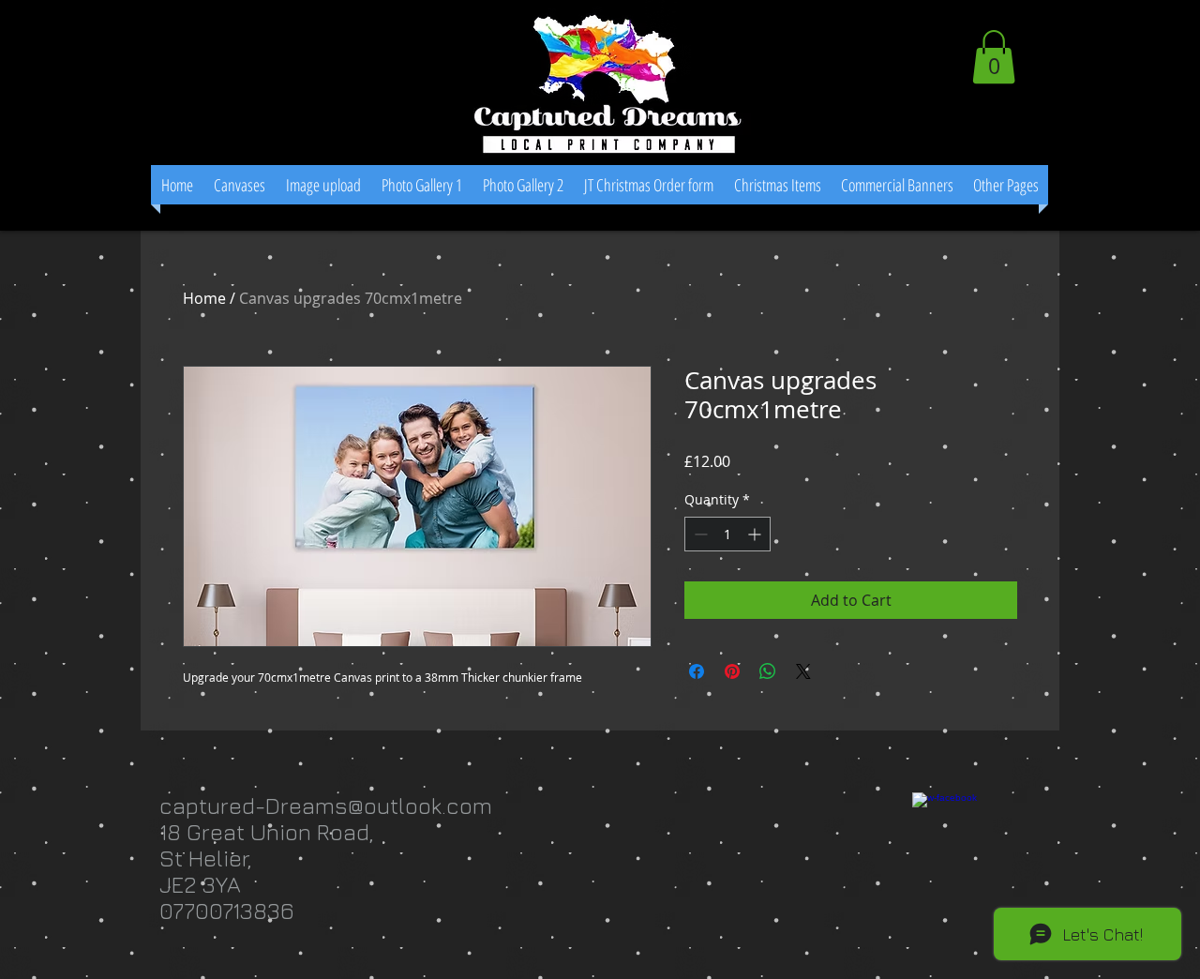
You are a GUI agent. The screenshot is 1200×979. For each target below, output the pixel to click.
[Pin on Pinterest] (732, 671)
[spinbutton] (727, 534)
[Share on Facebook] (696, 671)
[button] (993, 56)
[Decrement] (699, 534)
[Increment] (756, 534)
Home (204, 298)
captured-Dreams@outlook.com (325, 805)
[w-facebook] (963, 844)
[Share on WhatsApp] (768, 671)
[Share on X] (803, 671)
